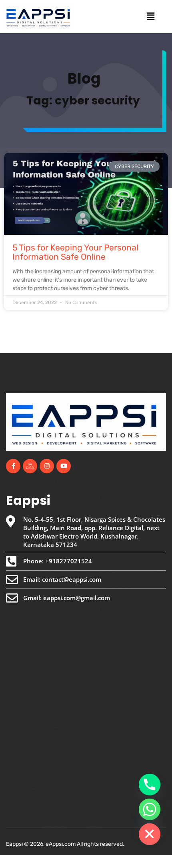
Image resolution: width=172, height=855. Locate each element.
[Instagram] (47, 466)
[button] (150, 16)
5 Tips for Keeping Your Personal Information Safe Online (75, 252)
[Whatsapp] (149, 809)
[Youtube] (63, 466)
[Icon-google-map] (30, 466)
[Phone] (149, 784)
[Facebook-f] (13, 466)
